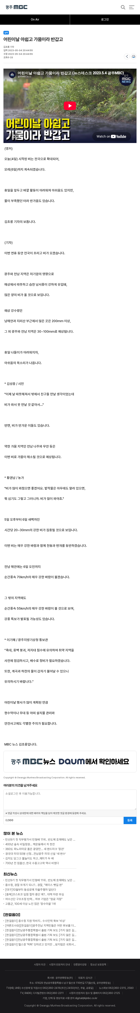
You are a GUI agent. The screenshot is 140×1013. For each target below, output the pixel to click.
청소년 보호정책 (98, 964)
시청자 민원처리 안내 (59, 964)
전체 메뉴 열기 (131, 7)
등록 (130, 820)
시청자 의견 (39, 964)
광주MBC (17, 7)
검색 (122, 7)
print (134, 56)
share (127, 56)
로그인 (105, 19)
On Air (35, 19)
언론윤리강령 (80, 964)
